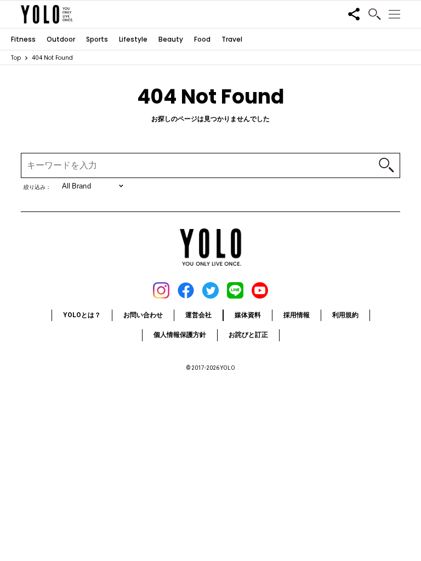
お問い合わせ (143, 315)
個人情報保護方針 (179, 335)
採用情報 (296, 315)
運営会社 (198, 315)
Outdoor (61, 39)
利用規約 (345, 315)
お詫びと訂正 (248, 335)
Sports (97, 39)
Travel (231, 39)
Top (16, 58)
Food (202, 39)
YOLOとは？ (82, 315)
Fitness (23, 39)
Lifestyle (133, 39)
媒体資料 (248, 315)
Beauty (170, 39)
